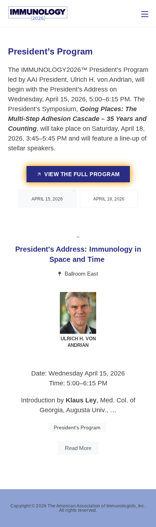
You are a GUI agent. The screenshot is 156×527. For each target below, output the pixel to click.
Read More (78, 448)
